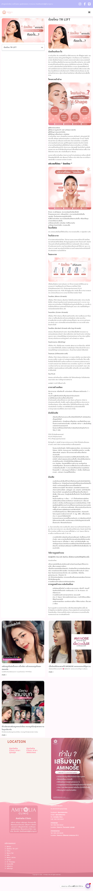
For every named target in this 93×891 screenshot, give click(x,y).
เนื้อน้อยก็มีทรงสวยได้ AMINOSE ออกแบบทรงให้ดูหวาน (70, 666)
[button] (89, 12)
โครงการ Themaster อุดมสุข (66, 827)
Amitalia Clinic (58, 817)
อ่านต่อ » (4, 675)
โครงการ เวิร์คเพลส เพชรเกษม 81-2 (67, 835)
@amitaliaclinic (62, 812)
